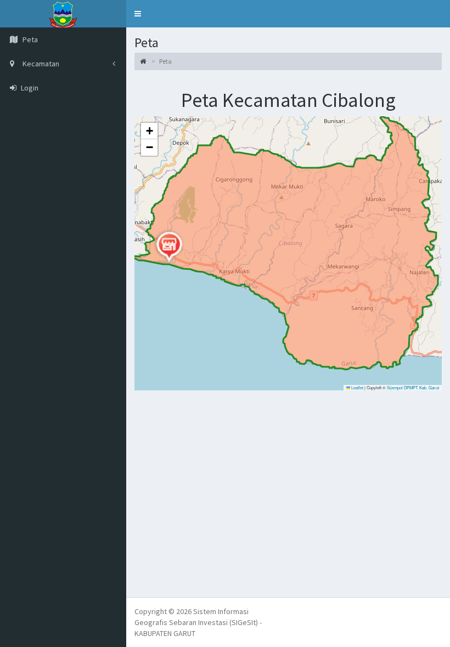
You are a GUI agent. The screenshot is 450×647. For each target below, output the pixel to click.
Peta (29, 39)
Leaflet (356, 387)
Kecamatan (40, 64)
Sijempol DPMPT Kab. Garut (413, 387)
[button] (137, 13)
